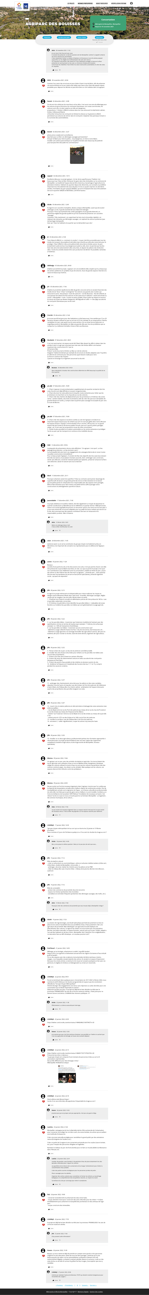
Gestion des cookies (96, 1292)
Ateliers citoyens (82, 37)
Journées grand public (64, 37)
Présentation (47, 37)
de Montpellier (63, 1292)
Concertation (99, 37)
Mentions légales (83, 1292)
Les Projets (70, 3)
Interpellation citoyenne (118, 3)
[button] (77, 163)
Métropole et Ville (52, 1292)
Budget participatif (102, 3)
